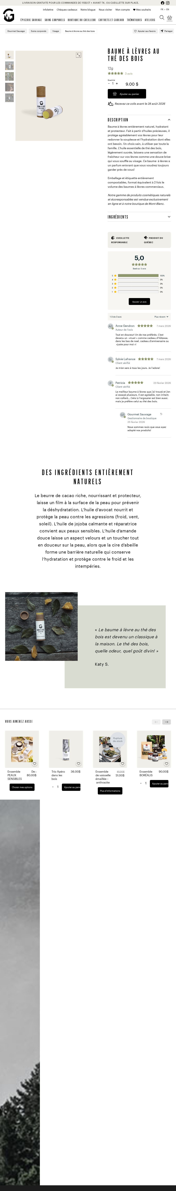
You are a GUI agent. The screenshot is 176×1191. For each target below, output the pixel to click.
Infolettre (48, 9)
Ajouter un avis (139, 301)
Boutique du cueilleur (82, 20)
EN (167, 9)
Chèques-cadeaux (67, 9)
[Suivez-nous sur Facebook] (162, 3)
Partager (168, 31)
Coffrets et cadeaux (111, 20)
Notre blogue (88, 9)
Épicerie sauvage (31, 20)
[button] (162, 17)
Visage (55, 31)
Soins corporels (55, 20)
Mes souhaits (143, 9)
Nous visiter (105, 9)
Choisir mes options (22, 787)
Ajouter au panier (72, 787)
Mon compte (123, 9)
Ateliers (150, 20)
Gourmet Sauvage (16, 31)
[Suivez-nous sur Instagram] (167, 3)
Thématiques (134, 20)
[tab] (139, 119)
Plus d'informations (110, 790)
